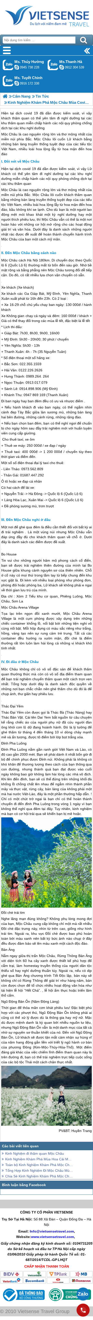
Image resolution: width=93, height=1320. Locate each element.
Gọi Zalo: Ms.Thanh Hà (53, 64)
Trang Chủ (46, 16)
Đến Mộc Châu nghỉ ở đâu (28, 520)
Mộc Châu (9, 190)
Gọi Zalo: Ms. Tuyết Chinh (8, 80)
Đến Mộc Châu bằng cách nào (30, 253)
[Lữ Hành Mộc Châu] (5, 96)
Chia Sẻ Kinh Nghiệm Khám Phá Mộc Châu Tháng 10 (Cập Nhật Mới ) (39, 1176)
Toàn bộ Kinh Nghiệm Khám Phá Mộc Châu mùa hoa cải (39, 1165)
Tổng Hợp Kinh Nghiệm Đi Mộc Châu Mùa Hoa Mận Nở (39, 1170)
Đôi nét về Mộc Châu (21, 161)
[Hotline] (83, 1310)
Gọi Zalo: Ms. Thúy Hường (8, 64)
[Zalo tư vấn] (83, 1294)
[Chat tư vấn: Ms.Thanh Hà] (61, 67)
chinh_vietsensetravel (16, 83)
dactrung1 (16, 67)
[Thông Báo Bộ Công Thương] (23, 1302)
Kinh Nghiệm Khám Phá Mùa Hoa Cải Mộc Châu (39, 1159)
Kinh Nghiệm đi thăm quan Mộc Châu (34, 1153)
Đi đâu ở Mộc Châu (22, 662)
